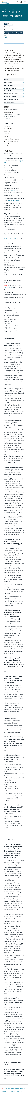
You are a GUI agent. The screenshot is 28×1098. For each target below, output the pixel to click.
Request (12, 238)
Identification (7, 238)
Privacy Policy (19, 1091)
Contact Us (4, 1091)
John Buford (13, 190)
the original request (13, 200)
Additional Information (9, 241)
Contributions (18, 238)
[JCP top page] (5, 2)
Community (11, 24)
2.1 (4, 41)
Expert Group (8, 27)
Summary (7, 30)
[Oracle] (2, 1088)
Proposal (14, 30)
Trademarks (4, 1094)
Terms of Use (12, 1091)
